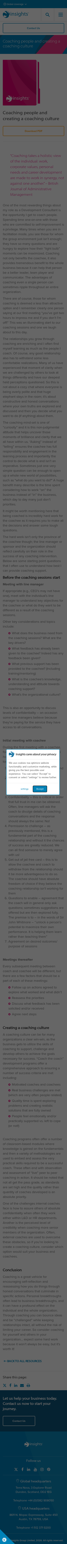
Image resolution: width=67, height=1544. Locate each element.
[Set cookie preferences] (7, 1536)
